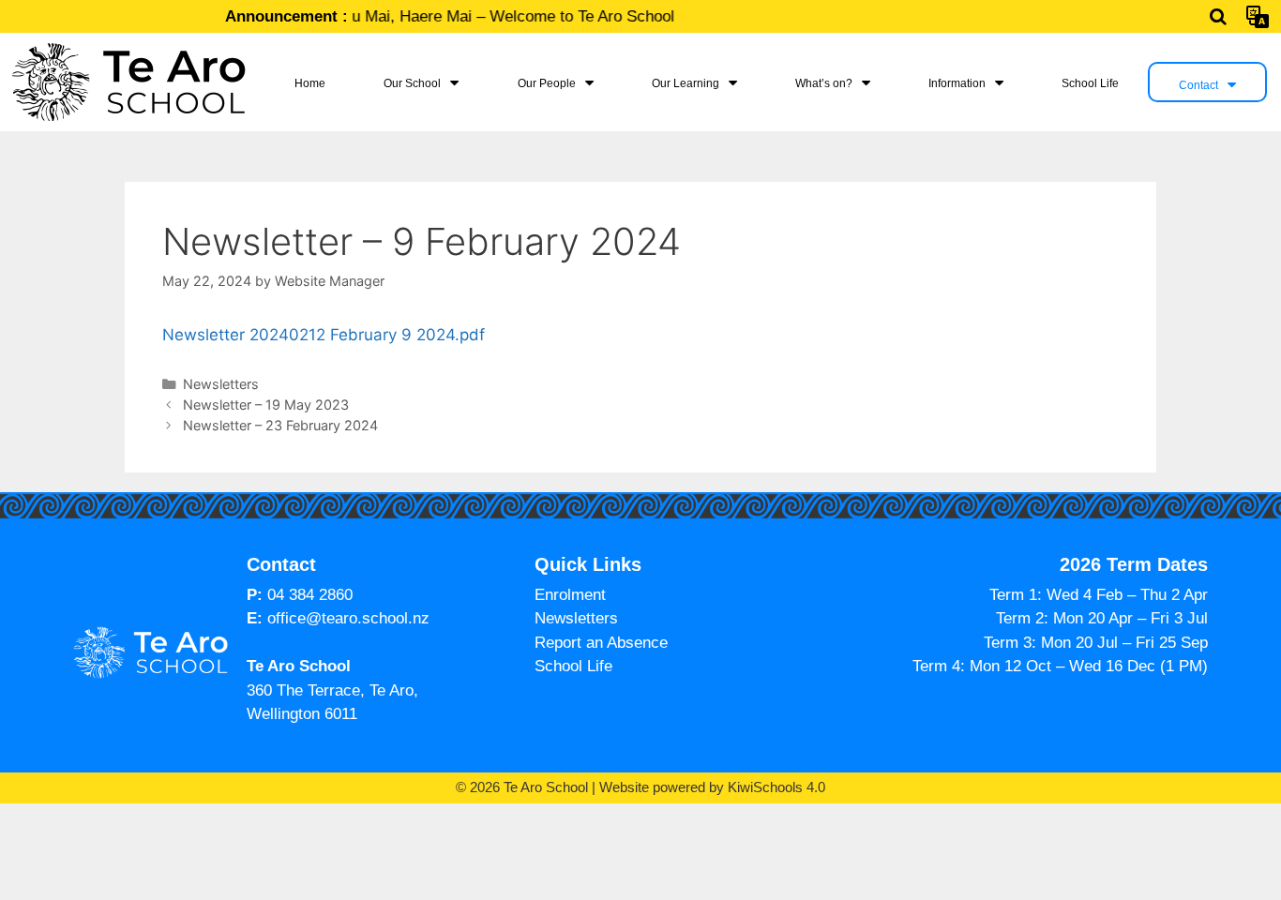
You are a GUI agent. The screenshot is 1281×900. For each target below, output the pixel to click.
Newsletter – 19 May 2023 (266, 404)
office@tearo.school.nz (348, 618)
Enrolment (570, 595)
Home (309, 83)
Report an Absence (601, 643)
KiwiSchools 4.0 (776, 787)
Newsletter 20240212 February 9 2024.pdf (323, 334)
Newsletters (221, 384)
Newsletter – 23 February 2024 (280, 425)
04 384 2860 (310, 595)
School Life (1090, 83)
